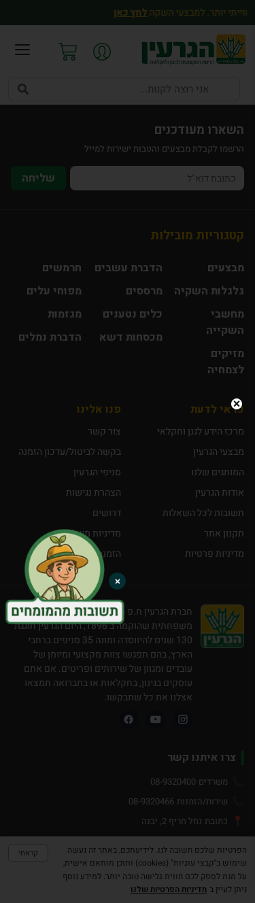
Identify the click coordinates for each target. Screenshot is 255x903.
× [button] (117, 581)
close (236, 404)
